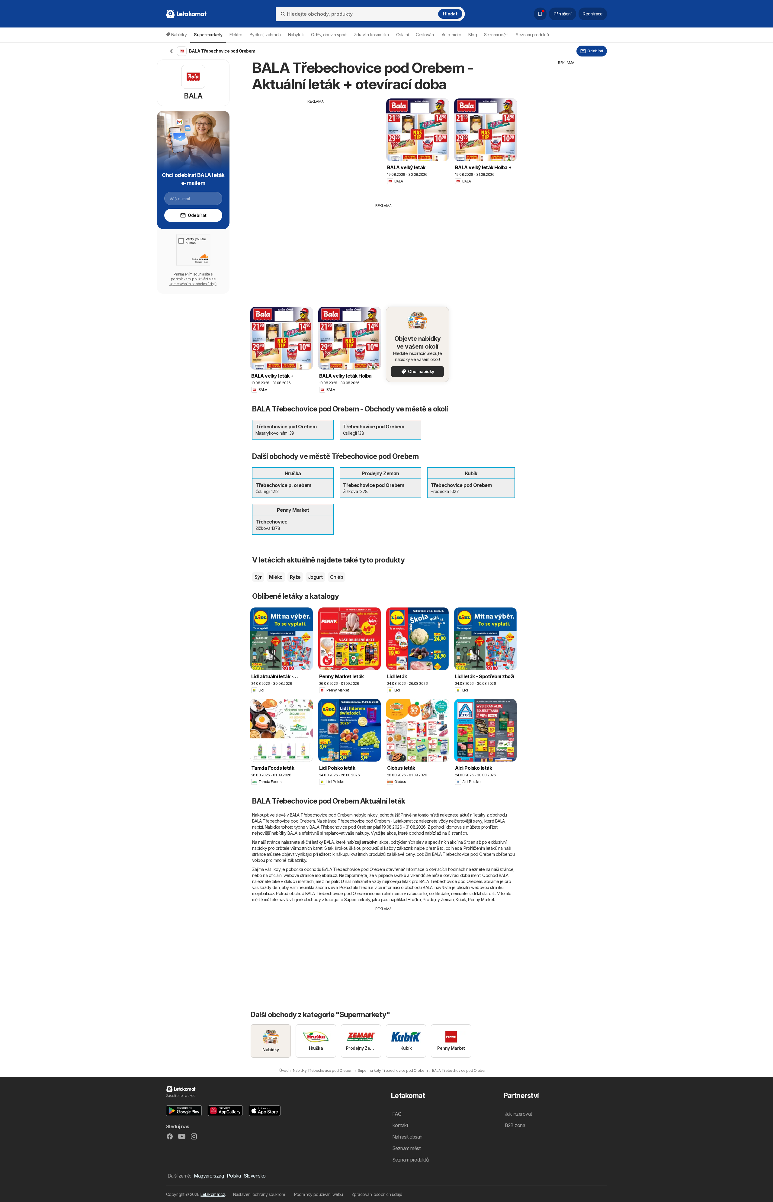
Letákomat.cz (212, 1194)
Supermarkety (357, 899)
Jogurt (315, 577)
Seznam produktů (532, 34)
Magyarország (209, 1176)
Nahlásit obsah (407, 1137)
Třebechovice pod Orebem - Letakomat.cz (378, 820)
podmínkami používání (189, 279)
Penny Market (481, 899)
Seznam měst (496, 34)
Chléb (336, 577)
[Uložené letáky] (540, 14)
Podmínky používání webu (318, 1194)
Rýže (295, 577)
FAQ (396, 1114)
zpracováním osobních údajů (193, 284)
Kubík (461, 899)
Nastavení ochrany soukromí (259, 1194)
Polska (234, 1176)
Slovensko (254, 1176)
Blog (472, 34)
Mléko (275, 577)
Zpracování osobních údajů (376, 1194)
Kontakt (400, 1125)
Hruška (414, 899)
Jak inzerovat (518, 1114)
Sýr (258, 577)
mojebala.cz (326, 875)
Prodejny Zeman (438, 899)
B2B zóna (515, 1125)
